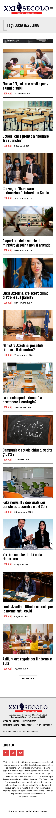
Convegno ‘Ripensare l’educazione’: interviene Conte (26, 190)
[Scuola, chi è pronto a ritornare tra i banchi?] (28, 116)
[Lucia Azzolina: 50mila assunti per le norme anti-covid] (28, 587)
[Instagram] (13, 753)
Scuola (7, 93)
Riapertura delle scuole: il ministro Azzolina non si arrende (26, 243)
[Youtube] (20, 753)
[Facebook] (6, 753)
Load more (27, 678)
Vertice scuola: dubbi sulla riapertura (22, 556)
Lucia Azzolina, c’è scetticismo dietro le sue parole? (26, 295)
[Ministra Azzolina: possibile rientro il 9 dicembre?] (28, 325)
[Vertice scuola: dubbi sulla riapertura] (28, 534)
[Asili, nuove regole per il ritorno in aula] (28, 639)
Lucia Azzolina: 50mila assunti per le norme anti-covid (28, 608)
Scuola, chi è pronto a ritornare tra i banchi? (26, 138)
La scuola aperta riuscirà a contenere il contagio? (22, 399)
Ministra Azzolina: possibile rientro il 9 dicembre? (23, 347)
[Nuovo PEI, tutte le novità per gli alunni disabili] (28, 64)
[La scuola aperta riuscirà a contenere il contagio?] (28, 378)
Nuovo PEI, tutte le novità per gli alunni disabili (26, 86)
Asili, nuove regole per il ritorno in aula (27, 661)
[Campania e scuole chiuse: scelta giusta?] (28, 430)
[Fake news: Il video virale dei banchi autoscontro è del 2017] (28, 482)
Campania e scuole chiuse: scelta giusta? (27, 452)
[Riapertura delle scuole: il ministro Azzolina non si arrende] (28, 221)
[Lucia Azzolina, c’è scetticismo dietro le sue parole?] (28, 273)
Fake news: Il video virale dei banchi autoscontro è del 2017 (25, 504)
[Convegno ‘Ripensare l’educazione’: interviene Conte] (28, 168)
